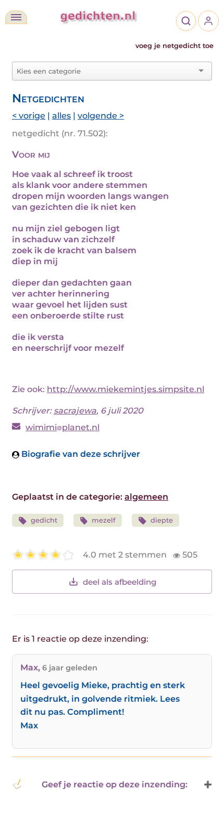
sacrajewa (75, 411)
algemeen (146, 497)
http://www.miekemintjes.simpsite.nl (125, 389)
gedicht (44, 520)
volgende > (101, 116)
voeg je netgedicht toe (174, 46)
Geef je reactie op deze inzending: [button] (115, 784)
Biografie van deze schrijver (79, 454)
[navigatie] (16, 17)
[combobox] (106, 71)
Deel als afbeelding (119, 582)
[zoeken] (186, 21)
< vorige (28, 116)
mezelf (104, 520)
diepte (162, 520)
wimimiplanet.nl (62, 427)
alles (61, 116)
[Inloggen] (208, 20)
